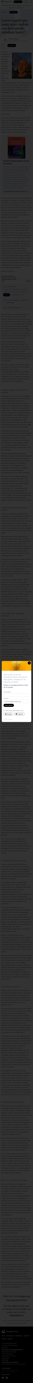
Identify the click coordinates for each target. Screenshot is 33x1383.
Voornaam (7, 692)
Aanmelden (8, 705)
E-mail (6, 698)
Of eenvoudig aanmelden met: (13, 710)
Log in (10, 719)
